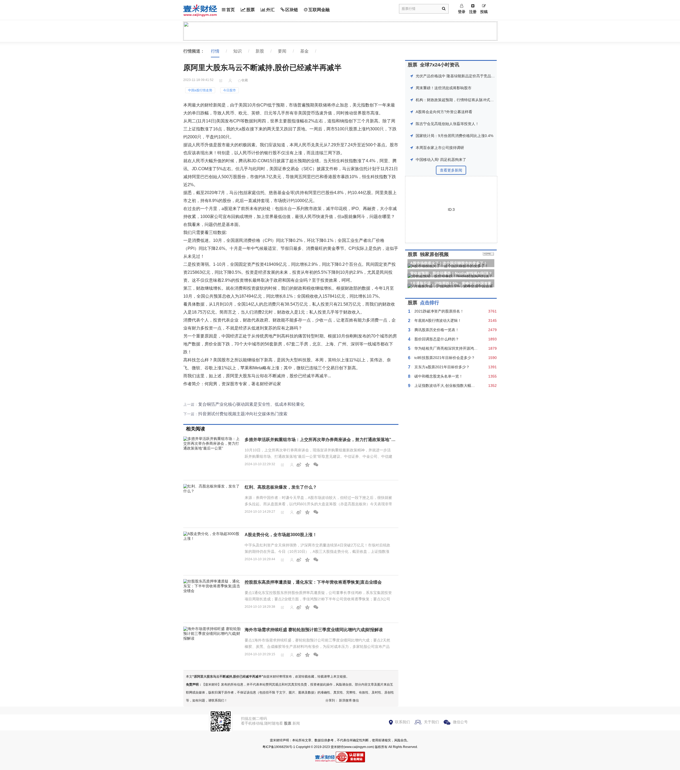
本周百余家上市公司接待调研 (440, 148)
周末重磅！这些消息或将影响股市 (443, 88)
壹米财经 (337, 747)
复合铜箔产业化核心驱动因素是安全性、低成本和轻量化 (251, 404)
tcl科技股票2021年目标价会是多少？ (444, 358)
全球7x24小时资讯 (439, 64)
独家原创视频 (434, 254)
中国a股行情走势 (200, 90)
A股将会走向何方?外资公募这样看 (444, 112)
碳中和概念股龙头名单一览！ (438, 376)
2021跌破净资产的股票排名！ (439, 311)
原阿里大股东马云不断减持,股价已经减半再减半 (228, 676)
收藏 (244, 80)
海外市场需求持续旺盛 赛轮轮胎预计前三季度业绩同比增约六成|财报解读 (314, 629)
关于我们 (431, 722)
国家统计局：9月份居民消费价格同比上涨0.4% (454, 136)
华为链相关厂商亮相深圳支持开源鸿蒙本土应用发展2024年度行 (467, 348)
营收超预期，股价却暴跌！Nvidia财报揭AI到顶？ (451, 273)
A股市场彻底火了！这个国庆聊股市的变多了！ (448, 263)
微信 (355, 700)
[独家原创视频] (488, 254)
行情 (215, 51)
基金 (304, 51)
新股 (260, 51)
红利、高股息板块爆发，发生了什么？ (281, 487)
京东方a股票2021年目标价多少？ (442, 367)
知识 (237, 51)
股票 (250, 9)
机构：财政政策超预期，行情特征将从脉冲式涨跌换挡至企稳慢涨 (470, 100)
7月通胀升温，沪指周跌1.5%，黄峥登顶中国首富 (450, 283)
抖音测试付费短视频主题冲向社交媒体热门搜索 (242, 414)
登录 (461, 12)
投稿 (484, 12)
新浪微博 (345, 700)
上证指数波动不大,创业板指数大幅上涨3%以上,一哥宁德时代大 (466, 385)
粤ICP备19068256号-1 (278, 747)
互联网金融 (319, 9)
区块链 (291, 9)
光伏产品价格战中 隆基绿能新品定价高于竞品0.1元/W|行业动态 (468, 76)
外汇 (270, 9)
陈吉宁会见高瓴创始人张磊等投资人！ (447, 124)
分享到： (331, 700)
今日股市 (229, 90)
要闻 (282, 51)
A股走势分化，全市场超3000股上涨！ (281, 534)
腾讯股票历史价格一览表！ (436, 330)
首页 (230, 9)
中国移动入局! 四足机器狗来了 (441, 159)
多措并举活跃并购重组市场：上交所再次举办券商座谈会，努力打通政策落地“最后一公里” (330, 439)
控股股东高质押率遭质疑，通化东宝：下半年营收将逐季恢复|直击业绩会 (313, 582)
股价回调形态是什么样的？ (436, 339)
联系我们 (402, 722)
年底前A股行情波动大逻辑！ (437, 320)
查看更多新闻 (451, 170)
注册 (473, 12)
